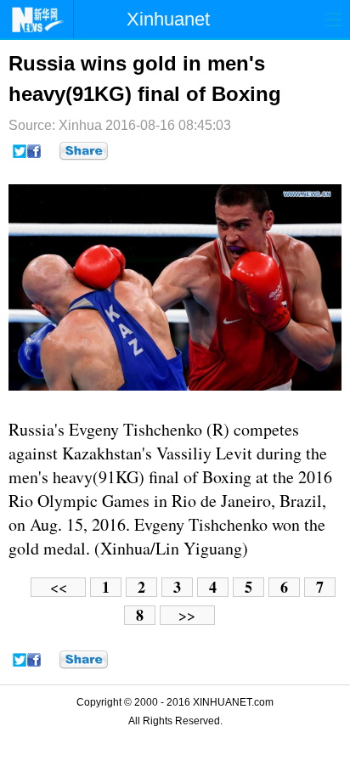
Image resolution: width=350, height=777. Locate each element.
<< (58, 587)
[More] (83, 151)
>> (186, 615)
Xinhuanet (168, 19)
